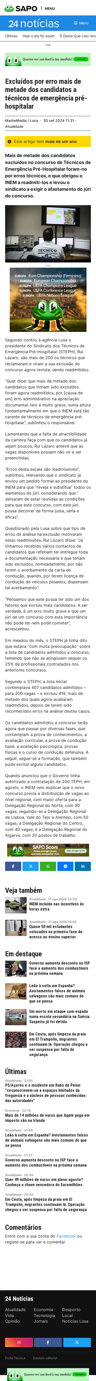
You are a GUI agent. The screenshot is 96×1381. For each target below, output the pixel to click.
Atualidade (14, 126)
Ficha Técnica (15, 1358)
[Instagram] (19, 1342)
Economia (12, 1110)
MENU (50, 8)
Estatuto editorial (45, 1358)
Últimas (16, 1072)
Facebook (66, 1236)
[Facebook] (48, 1342)
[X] (77, 1342)
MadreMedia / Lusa (21, 120)
